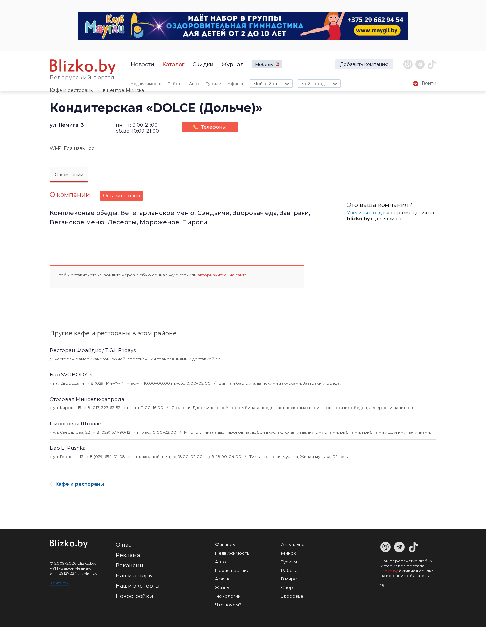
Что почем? (228, 604)
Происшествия (232, 570)
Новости (142, 64)
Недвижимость (146, 83)
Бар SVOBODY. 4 (71, 374)
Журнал (233, 64)
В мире (289, 578)
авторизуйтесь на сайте (222, 274)
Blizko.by (389, 570)
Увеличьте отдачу (368, 213)
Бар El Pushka (68, 448)
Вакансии (129, 565)
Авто (194, 83)
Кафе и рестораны (72, 90)
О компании (69, 175)
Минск (288, 553)
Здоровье (292, 596)
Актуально (292, 544)
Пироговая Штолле (75, 423)
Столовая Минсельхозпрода (87, 399)
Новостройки (134, 596)
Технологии (228, 596)
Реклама (128, 555)
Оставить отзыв (121, 196)
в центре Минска (123, 90)
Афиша (235, 83)
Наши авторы (134, 576)
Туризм (213, 83)
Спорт (288, 587)
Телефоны (213, 127)
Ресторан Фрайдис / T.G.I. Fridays (93, 350)
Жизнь (222, 587)
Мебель (264, 64)
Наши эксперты (138, 586)
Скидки (203, 64)
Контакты (59, 582)
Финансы (225, 544)
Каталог (173, 64)
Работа (175, 83)
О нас (123, 545)
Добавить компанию (364, 64)
